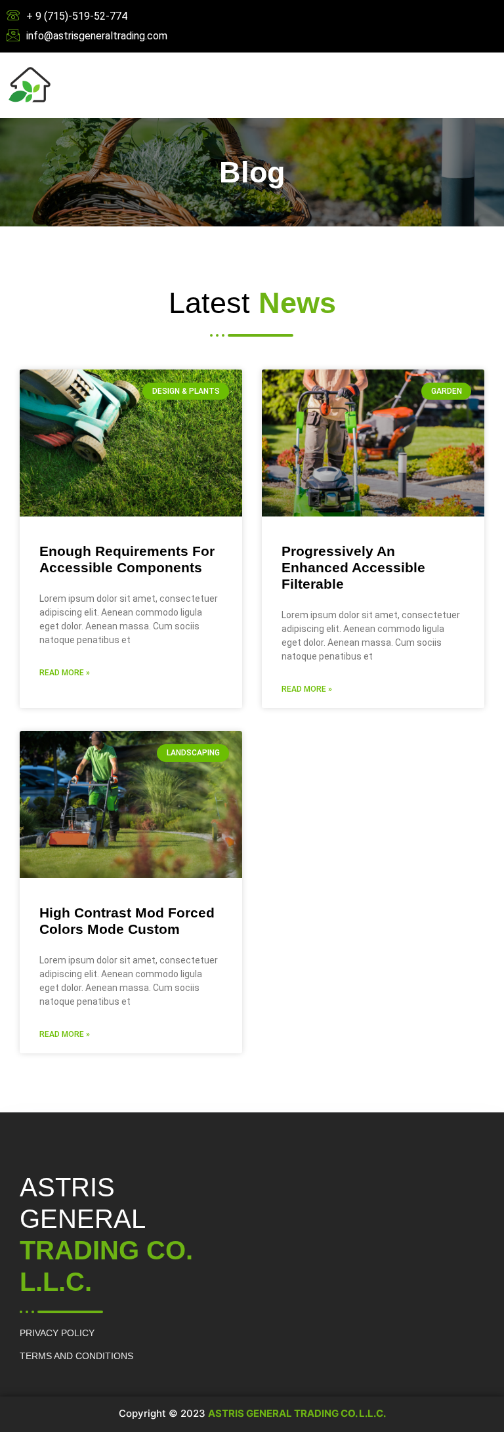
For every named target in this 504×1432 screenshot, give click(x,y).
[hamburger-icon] (331, 85)
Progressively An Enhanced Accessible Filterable (353, 567)
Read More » (64, 672)
